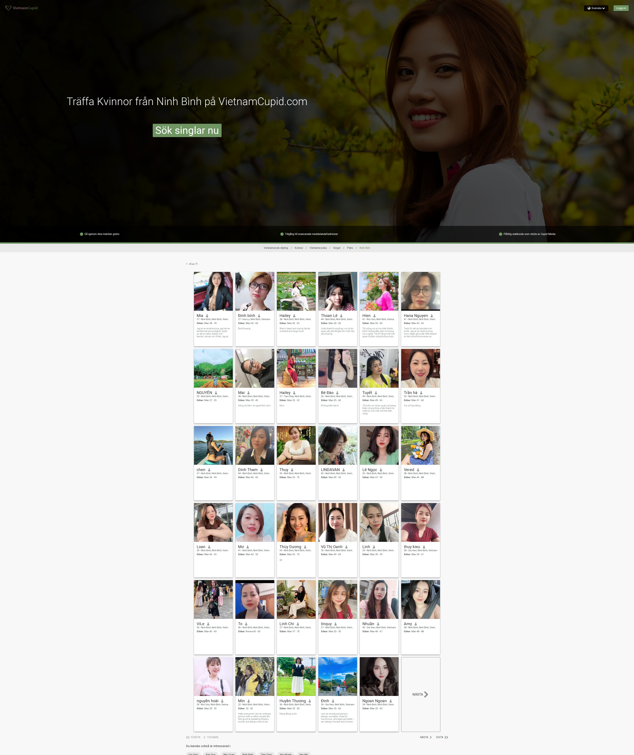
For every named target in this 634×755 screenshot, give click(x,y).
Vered (409, 469)
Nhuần (368, 624)
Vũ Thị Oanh (332, 546)
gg (281, 559)
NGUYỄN (204, 392)
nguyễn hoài (207, 701)
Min (241, 701)
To (240, 624)
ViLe (200, 624)
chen (201, 469)
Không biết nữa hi (330, 405)
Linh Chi (287, 624)
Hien (366, 315)
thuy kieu (412, 546)
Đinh (325, 701)
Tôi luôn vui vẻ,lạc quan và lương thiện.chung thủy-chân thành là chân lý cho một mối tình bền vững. (379, 409)
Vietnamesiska (318, 247)
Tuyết (367, 392)
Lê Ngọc (369, 469)
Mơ (241, 546)
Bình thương (244, 328)
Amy (408, 624)
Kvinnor (299, 247)
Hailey (285, 315)
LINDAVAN (330, 469)
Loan (201, 546)
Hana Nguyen (416, 315)
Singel (336, 247)
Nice (282, 405)
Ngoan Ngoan (374, 701)
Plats (350, 247)
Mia (200, 315)
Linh (366, 546)
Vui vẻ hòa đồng (412, 405)
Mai (241, 392)
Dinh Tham (248, 469)
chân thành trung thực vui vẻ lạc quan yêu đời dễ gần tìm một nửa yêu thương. (337, 331)
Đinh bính (246, 315)
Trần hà (410, 392)
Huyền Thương (293, 701)
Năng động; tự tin (288, 713)
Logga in (621, 8)
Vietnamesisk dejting (276, 247)
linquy (326, 624)
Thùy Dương (290, 546)
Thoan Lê (329, 315)
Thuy (284, 469)
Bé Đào (327, 392)
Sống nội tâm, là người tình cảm (254, 405)
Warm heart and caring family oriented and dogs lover (295, 329)
